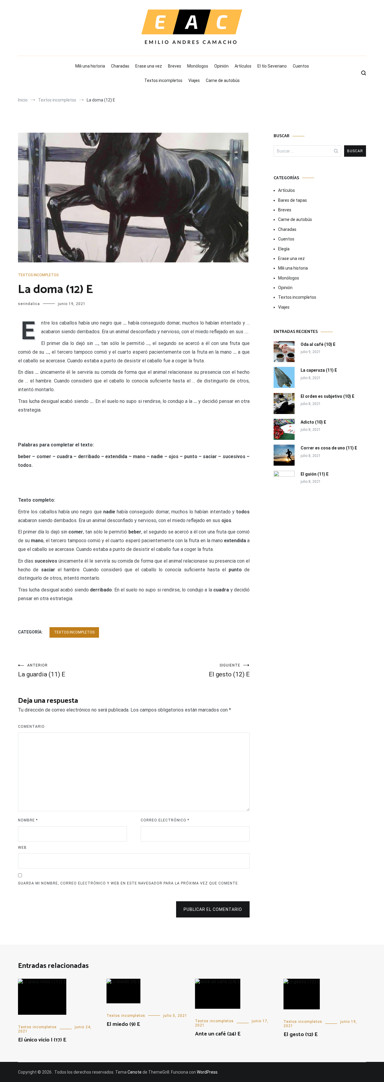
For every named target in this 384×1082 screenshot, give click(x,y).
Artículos (243, 66)
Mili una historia (90, 66)
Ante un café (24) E (218, 1033)
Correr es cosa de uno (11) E (329, 448)
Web (22, 847)
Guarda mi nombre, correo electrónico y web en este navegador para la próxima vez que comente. (128, 883)
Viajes (194, 80)
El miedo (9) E (123, 1024)
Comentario (31, 726)
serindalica (29, 304)
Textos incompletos (163, 80)
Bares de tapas (292, 200)
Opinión (221, 66)
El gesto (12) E (229, 670)
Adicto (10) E (313, 422)
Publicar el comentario (213, 909)
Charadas (120, 66)
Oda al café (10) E (318, 344)
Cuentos (301, 66)
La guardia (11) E (41, 670)
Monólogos (197, 66)
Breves (174, 66)
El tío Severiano (272, 66)
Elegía (284, 248)
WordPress (207, 1072)
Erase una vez (148, 66)
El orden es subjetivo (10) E (327, 396)
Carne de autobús (223, 80)
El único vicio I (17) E (42, 1039)
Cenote (135, 1072)
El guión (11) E (314, 474)
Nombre (28, 820)
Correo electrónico (165, 820)
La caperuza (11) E (319, 370)
